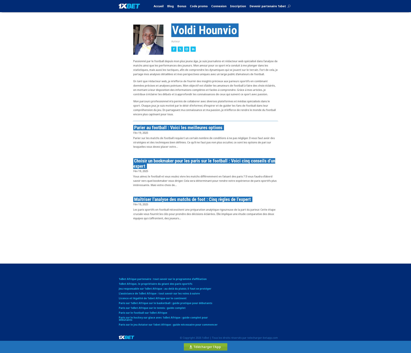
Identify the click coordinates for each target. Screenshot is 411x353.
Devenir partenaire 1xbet (267, 6)
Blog (170, 6)
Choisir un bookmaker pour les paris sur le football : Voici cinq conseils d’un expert (204, 163)
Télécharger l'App (207, 347)
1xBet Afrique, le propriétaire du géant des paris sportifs (155, 284)
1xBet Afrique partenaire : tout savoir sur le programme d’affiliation (163, 279)
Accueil (159, 6)
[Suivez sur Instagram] (186, 49)
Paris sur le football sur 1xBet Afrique (143, 313)
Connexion (219, 6)
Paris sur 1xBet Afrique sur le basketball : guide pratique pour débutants (165, 303)
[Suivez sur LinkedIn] (193, 49)
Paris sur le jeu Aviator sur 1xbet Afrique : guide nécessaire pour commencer (168, 324)
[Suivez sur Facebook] (173, 49)
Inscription (238, 6)
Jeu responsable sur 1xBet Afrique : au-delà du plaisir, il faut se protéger (165, 289)
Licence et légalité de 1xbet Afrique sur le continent (153, 298)
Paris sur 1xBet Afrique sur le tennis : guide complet (152, 308)
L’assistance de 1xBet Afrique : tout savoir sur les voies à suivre (159, 293)
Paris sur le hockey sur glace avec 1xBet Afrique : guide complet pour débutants (163, 319)
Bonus (181, 6)
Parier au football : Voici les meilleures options (178, 127)
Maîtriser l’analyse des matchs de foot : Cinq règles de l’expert (192, 199)
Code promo (199, 6)
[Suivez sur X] (180, 49)
